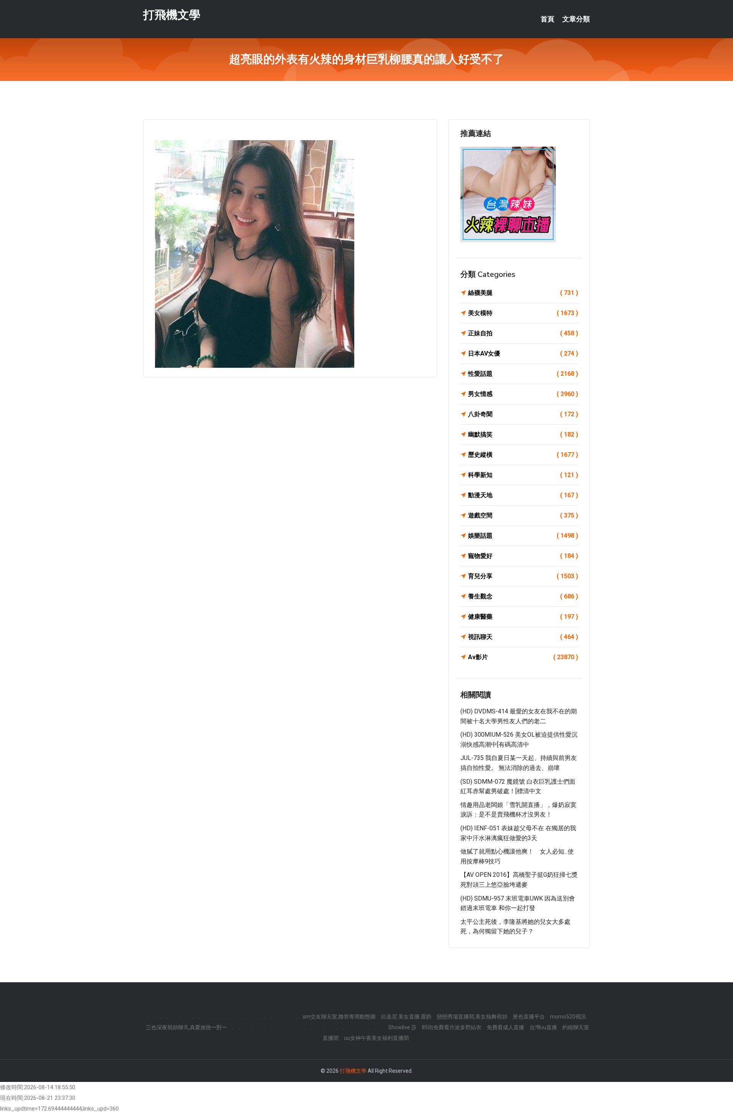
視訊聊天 (523, 636)
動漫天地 (523, 495)
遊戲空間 (523, 515)
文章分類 (576, 19)
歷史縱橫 (523, 454)
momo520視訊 (568, 1017)
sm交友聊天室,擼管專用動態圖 (339, 1017)
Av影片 (523, 657)
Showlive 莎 (402, 1027)
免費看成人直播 (505, 1027)
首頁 (547, 19)
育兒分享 (523, 576)
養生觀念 (523, 596)
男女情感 (523, 394)
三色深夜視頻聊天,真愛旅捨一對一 (186, 1027)
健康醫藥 (523, 616)
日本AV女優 (523, 353)
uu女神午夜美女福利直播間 (376, 1038)
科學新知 (523, 475)
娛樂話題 (523, 535)
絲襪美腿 (523, 292)
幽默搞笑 (523, 434)
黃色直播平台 (529, 1017)
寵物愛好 (523, 555)
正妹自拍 (523, 333)
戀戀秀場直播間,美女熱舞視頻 (472, 1017)
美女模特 (523, 313)
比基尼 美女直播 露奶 (406, 1017)
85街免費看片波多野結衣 (451, 1027)
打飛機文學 (171, 14)
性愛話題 (523, 373)
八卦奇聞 (523, 414)
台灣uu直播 (543, 1027)
